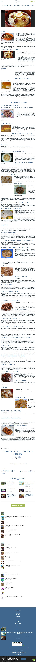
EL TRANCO (18, 613)
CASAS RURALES (18, 610)
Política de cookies (17, 660)
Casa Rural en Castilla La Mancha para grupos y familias (29, 495)
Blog (2, 10)
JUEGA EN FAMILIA (8, 556)
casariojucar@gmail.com (18, 650)
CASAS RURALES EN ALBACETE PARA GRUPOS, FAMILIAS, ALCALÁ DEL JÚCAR (11, 496)
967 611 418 (24, 652)
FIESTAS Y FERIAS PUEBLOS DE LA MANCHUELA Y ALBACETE (14, 596)
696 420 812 (14, 652)
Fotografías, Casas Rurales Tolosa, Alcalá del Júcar (12, 565)
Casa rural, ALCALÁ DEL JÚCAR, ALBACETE (29, 489)
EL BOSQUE (18, 612)
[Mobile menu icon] (2, 1)
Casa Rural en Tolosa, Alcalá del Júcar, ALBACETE (12, 534)
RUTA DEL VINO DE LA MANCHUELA (10, 587)
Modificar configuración (9, 661)
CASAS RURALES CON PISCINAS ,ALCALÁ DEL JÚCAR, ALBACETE (11, 483)
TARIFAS (18, 621)
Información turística (18, 463)
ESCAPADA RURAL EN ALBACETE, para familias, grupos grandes (14, 525)
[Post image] (3, 483)
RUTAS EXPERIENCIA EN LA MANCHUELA (11, 578)
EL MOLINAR (18, 614)
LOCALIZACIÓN (18, 623)
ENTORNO (18, 618)
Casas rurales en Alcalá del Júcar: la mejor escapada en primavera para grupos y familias (29, 483)
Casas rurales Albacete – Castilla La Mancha (11, 489)
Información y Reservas (18, 505)
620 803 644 (19, 652)
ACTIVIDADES (18, 616)
